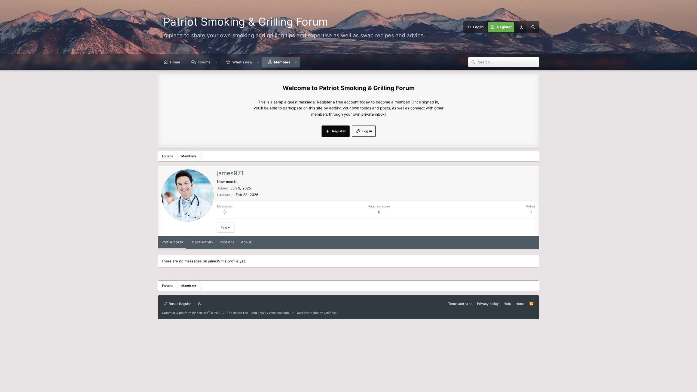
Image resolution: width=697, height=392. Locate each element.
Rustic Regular (179, 304)
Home (175, 62)
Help (507, 304)
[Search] (533, 27)
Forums (204, 62)
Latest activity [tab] (201, 242)
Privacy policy (488, 304)
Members (282, 62)
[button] (216, 62)
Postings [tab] (227, 242)
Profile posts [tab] (172, 242)
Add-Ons (257, 313)
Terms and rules (460, 304)
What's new (242, 62)
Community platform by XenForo (205, 313)
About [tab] (246, 242)
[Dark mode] (521, 27)
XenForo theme (308, 313)
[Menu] (447, 27)
